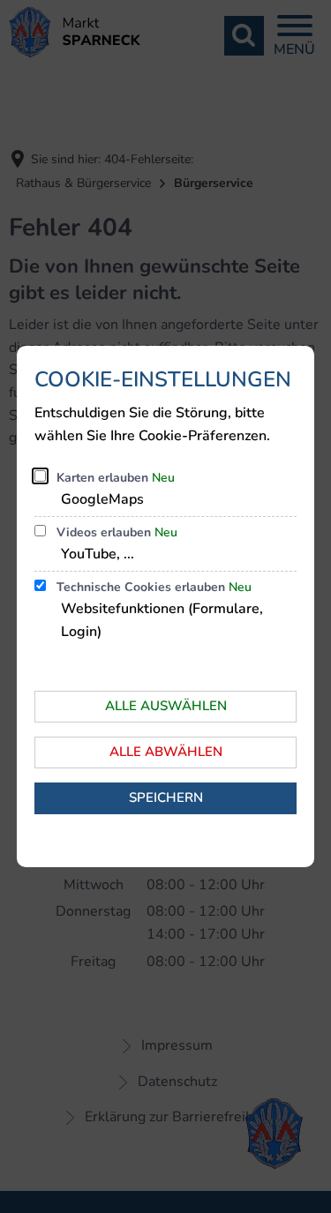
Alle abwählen (165, 751)
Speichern (166, 797)
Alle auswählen (166, 706)
